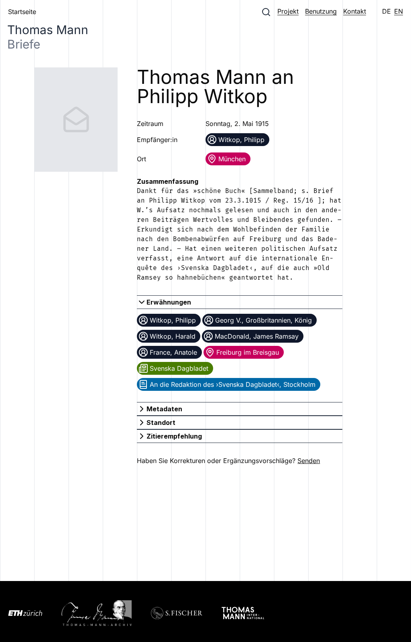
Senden (308, 461)
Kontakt (354, 11)
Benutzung (321, 11)
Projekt (288, 11)
